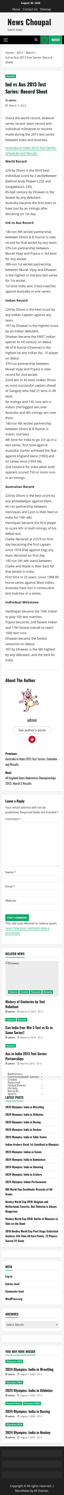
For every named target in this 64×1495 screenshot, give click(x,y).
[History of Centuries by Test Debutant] (32, 978)
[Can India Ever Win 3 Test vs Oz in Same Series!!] (32, 1019)
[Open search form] (36, 39)
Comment (13, 819)
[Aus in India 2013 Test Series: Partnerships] (32, 1045)
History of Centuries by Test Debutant (25, 1004)
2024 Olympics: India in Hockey (23, 1129)
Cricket (24, 991)
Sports (12, 1094)
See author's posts (32, 730)
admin (12, 100)
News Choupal (29, 22)
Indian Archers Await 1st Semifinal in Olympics (32, 1144)
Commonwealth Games (23, 1077)
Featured (36, 991)
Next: (30, 778)
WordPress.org (13, 1299)
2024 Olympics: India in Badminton (25, 1159)
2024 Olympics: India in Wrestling (24, 1107)
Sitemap (45, 9)
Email (10, 886)
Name (10, 872)
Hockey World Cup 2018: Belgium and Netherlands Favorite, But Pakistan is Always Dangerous (31, 1206)
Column (13, 991)
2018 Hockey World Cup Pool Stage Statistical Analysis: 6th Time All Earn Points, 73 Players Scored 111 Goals (31, 1236)
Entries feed (12, 1284)
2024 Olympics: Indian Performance (25, 1182)
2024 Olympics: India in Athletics (24, 1114)
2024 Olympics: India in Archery (23, 1174)
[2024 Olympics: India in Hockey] (32, 1424)
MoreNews (22, 1491)
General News (13, 1403)
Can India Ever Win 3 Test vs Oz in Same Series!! (29, 1030)
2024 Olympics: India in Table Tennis (26, 1137)
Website (10, 901)
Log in (8, 1276)
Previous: (31, 759)
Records (10, 76)
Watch (56, 40)
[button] (5, 39)
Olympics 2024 (14, 1361)
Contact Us (30, 9)
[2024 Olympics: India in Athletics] (32, 1382)
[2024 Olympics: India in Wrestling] (32, 1361)
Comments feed (14, 1291)
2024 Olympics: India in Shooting (24, 1167)
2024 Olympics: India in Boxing (23, 1122)
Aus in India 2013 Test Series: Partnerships (26, 1056)
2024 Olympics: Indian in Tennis (23, 1152)
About (16, 9)
